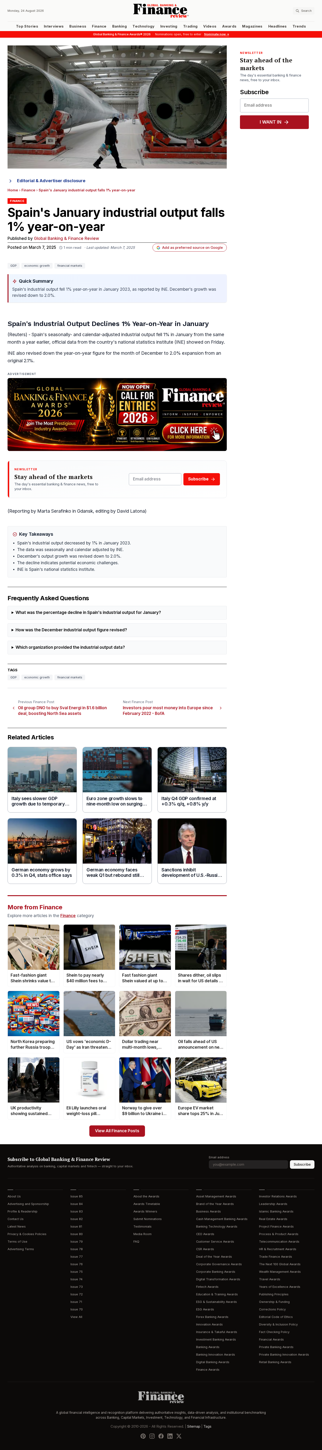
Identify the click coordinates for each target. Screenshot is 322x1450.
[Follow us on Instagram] (152, 1436)
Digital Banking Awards (212, 1362)
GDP (13, 265)
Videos (209, 26)
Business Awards (208, 1211)
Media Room (142, 1234)
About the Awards (146, 1196)
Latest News (17, 1226)
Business (77, 26)
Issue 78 (76, 1249)
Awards (229, 26)
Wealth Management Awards (280, 1271)
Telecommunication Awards (279, 1241)
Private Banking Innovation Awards (284, 1354)
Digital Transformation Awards (218, 1279)
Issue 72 (76, 1294)
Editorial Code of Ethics (276, 1317)
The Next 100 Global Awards (280, 1264)
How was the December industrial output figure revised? (71, 630)
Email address (219, 1157)
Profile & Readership (22, 1211)
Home (13, 190)
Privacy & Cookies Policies (27, 1234)
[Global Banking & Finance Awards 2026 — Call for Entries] (117, 414)
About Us (14, 1196)
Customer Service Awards (215, 1241)
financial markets (69, 265)
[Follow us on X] (179, 1436)
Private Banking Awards (276, 1347)
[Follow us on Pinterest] (143, 1436)
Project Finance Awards (276, 1226)
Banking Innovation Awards (215, 1354)
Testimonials (142, 1226)
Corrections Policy (272, 1309)
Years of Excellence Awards (279, 1287)
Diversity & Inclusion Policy (278, 1324)
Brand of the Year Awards (215, 1204)
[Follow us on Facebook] (161, 1436)
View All (76, 1317)
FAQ (136, 1241)
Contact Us (16, 1219)
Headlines (277, 26)
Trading (190, 26)
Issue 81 (76, 1226)
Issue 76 (76, 1264)
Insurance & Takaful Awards (216, 1332)
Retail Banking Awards (275, 1362)
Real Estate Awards (273, 1219)
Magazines (252, 26)
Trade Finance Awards (275, 1256)
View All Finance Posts (117, 1131)
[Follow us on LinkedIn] (170, 1436)
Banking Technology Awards (216, 1226)
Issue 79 (76, 1241)
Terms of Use (17, 1241)
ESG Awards (205, 1309)
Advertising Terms (21, 1249)
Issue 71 (76, 1302)
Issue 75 (76, 1271)
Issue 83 (76, 1211)
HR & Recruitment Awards (277, 1249)
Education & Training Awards (217, 1294)
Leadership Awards (273, 1204)
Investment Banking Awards (216, 1339)
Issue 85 (76, 1196)
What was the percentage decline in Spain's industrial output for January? (88, 612)
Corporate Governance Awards (219, 1264)
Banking (119, 26)
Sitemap (193, 1426)
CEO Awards (205, 1234)
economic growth (37, 265)
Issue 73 (76, 1287)
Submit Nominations (147, 1219)
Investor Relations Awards (278, 1196)
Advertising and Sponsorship (28, 1204)
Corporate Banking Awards (215, 1271)
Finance (99, 26)
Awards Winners (145, 1211)
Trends (299, 26)
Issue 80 (76, 1234)
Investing (169, 26)
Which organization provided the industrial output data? (70, 647)
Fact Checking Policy (274, 1332)
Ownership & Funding (274, 1302)
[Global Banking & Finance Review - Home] (161, 11)
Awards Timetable (146, 1204)
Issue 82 (76, 1219)
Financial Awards (271, 1339)
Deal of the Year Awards (214, 1256)
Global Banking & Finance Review (66, 238)
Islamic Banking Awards (276, 1211)
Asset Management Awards (216, 1196)
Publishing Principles (274, 1294)
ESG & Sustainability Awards (216, 1302)
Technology (143, 26)
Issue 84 (76, 1204)
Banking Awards (207, 1347)
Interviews (54, 26)
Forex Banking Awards (212, 1317)
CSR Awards (205, 1249)
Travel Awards (269, 1279)
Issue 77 (76, 1256)
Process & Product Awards (278, 1234)
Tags (207, 1426)
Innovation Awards (209, 1324)
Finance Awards (207, 1369)
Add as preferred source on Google (192, 248)
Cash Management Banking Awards (222, 1219)
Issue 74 (76, 1279)
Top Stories (27, 26)
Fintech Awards (207, 1287)
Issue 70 (76, 1309)
